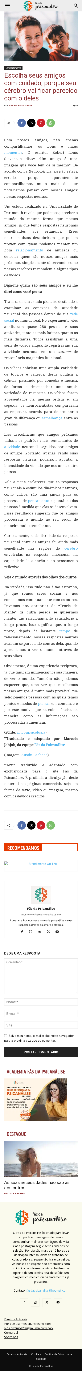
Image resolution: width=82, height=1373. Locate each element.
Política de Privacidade (58, 1354)
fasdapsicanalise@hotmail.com (47, 1290)
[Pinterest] (41, 123)
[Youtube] (58, 931)
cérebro (71, 548)
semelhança (52, 418)
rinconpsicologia (31, 732)
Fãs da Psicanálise (20, 105)
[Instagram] (32, 931)
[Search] (76, 5)
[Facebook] (21, 123)
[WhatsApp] (50, 123)
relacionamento (29, 250)
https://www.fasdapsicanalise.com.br (41, 914)
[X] (31, 123)
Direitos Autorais (15, 1319)
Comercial (11, 1332)
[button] (7, 5)
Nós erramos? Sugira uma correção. (28, 1328)
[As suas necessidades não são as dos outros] (41, 1159)
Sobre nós (11, 1337)
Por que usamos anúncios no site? (27, 1324)
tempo (64, 631)
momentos (13, 152)
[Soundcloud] (41, 931)
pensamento (38, 501)
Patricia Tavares (14, 1193)
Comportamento (13, 67)
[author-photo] (41, 902)
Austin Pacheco (34, 755)
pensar (44, 703)
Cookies (36, 1354)
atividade (12, 447)
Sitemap (41, 1359)
